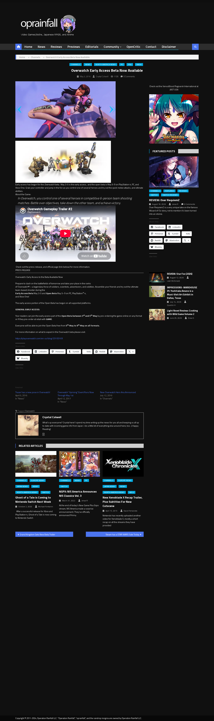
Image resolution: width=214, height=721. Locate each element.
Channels (75, 64)
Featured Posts (164, 151)
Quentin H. (171, 305)
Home (28, 46)
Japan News (22, 486)
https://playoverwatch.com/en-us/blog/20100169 (39, 338)
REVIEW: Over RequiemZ (164, 200)
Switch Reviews (170, 195)
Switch (45, 492)
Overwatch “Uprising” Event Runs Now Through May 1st (76, 394)
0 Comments (129, 76)
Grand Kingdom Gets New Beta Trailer (37, 534)
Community (111, 46)
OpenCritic (133, 46)
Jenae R (84, 500)
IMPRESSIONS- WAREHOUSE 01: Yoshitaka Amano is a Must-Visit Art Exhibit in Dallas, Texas (182, 293)
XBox (139, 64)
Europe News (37, 480)
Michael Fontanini (45, 506)
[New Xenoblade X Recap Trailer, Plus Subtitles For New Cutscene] (123, 464)
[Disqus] (79, 579)
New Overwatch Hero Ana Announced (118, 392)
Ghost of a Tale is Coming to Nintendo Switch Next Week (33, 499)
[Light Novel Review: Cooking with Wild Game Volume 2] (157, 314)
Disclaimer (169, 46)
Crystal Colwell (102, 76)
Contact (151, 46)
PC (122, 64)
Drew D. (191, 318)
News (41, 46)
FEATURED (169, 190)
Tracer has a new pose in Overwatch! (32, 392)
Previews (73, 46)
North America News (106, 64)
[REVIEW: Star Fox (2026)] (157, 277)
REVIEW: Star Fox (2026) (179, 274)
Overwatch (30, 410)
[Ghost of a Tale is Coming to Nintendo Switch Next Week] (35, 464)
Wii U (131, 492)
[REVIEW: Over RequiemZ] (174, 171)
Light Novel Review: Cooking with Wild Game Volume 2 (182, 312)
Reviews (56, 46)
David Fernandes (130, 510)
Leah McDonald (173, 281)
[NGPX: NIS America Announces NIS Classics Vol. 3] (79, 464)
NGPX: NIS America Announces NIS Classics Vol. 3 (78, 493)
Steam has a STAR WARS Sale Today (122, 534)
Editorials (91, 46)
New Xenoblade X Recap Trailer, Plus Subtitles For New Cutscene (122, 501)
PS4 (129, 64)
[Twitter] (43, 434)
